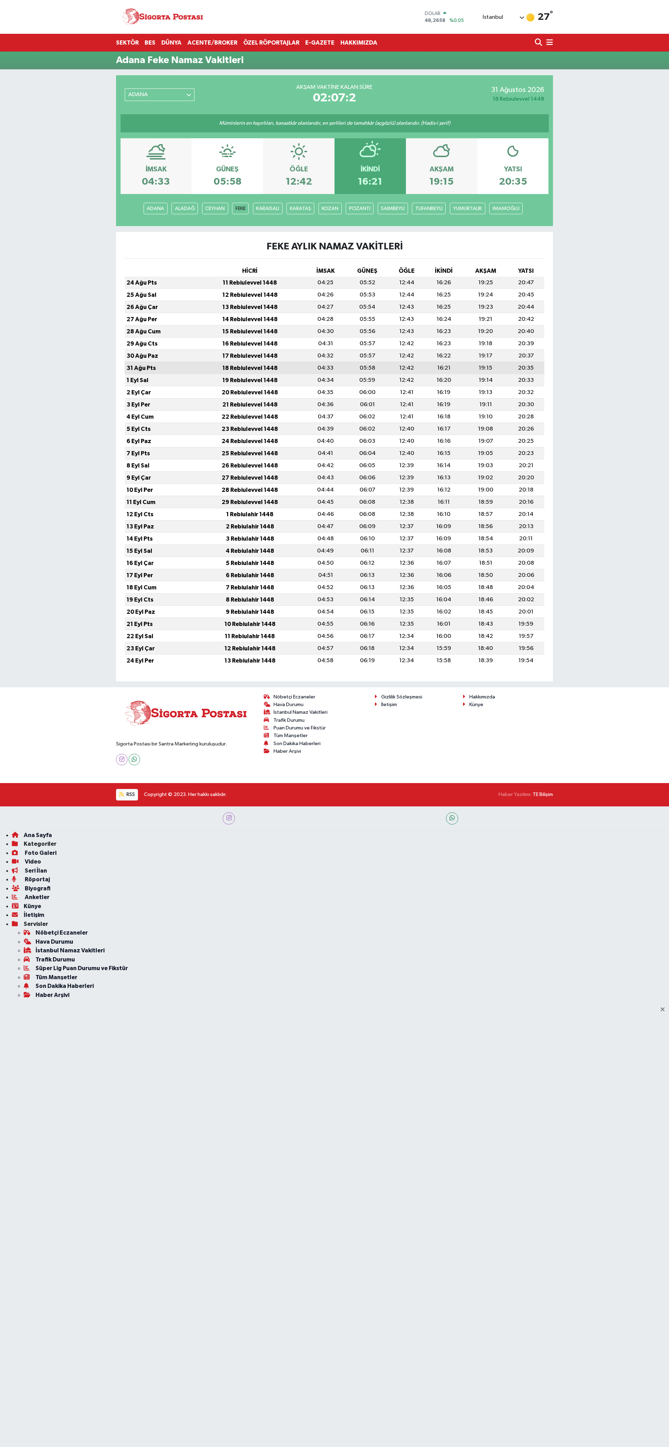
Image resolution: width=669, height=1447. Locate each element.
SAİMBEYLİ (393, 208)
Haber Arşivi (287, 751)
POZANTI (359, 208)
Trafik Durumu (289, 720)
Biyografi (37, 888)
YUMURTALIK (467, 208)
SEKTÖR (127, 43)
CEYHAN (215, 208)
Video (32, 862)
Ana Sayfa (38, 835)
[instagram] (229, 818)
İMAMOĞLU (506, 208)
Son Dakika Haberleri (297, 743)
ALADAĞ (185, 208)
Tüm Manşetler (291, 735)
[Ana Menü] (548, 43)
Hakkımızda (482, 696)
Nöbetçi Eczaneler (294, 696)
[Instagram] (122, 759)
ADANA (155, 208)
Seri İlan (35, 871)
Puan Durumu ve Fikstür (300, 727)
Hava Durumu (288, 704)
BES (150, 43)
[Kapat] (664, 1009)
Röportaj (37, 879)
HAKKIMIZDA (358, 43)
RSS (130, 794)
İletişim (389, 704)
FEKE (241, 208)
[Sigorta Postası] (162, 16)
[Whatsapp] (134, 759)
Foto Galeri (40, 853)
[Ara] (539, 43)
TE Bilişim (543, 794)
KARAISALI (267, 208)
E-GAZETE (319, 43)
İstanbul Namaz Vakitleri (301, 712)
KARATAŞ (300, 208)
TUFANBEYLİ (429, 208)
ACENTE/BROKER (212, 43)
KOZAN (330, 208)
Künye (476, 704)
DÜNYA (171, 43)
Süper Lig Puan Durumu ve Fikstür (82, 968)
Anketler (36, 897)
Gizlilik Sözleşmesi (401, 696)
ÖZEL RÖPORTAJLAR (271, 43)
